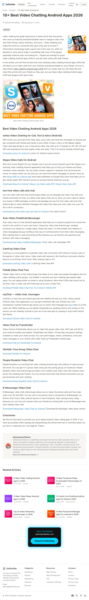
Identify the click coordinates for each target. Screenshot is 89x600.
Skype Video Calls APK (66, 184)
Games (42, 4)
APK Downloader (32, 4)
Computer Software (53, 582)
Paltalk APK (51, 288)
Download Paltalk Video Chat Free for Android (23, 288)
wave (70, 305)
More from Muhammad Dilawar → (25, 455)
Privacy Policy (73, 579)
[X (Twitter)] (77, 595)
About (70, 572)
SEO (48, 579)
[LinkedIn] (85, 595)
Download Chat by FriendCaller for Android (22, 343)
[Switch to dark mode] (77, 4)
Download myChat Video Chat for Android (21, 318)
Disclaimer (72, 585)
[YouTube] (72, 595)
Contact (71, 575)
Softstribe (11, 568)
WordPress (29, 572)
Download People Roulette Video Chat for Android (25, 381)
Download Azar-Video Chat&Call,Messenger (22, 242)
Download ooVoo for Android (16, 153)
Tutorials (51, 4)
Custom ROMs (72, 4)
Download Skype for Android (15, 184)
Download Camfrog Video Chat (16, 263)
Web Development (53, 575)
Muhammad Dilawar (12, 23)
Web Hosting (51, 572)
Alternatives (29, 579)
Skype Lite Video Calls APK (42, 184)
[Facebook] (81, 595)
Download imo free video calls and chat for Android (25, 211)
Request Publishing (44, 541)
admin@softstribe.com (11, 587)
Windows (28, 582)
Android (21, 4)
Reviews (28, 585)
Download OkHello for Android (16, 353)
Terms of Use (73, 582)
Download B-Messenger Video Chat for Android (24, 409)
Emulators (61, 4)
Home (5, 10)
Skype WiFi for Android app (19, 177)
